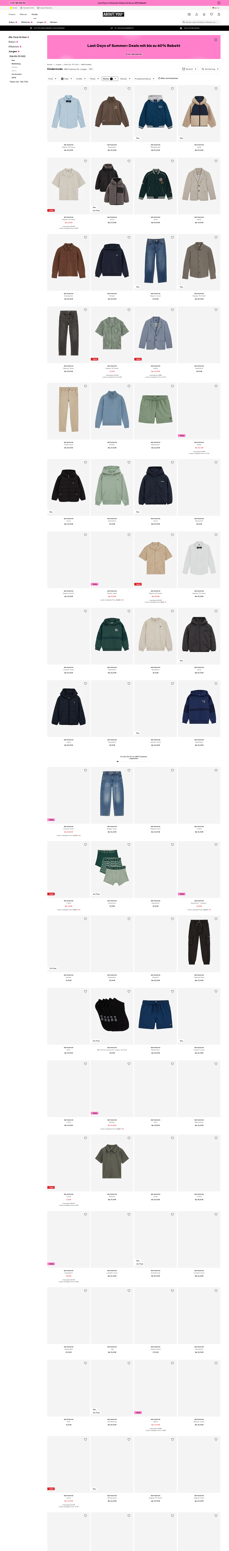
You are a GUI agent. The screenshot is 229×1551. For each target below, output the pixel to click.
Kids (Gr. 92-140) (71, 64)
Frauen (12, 14)
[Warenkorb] (219, 14)
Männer (23, 14)
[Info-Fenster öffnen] (219, 3)
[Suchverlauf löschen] (218, 22)
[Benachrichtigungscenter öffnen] (204, 14)
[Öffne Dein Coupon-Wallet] (189, 14)
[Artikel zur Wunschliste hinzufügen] (85, 88)
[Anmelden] (196, 14)
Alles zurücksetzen (169, 78)
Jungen (58, 64)
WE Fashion (86, 64)
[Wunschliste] (211, 14)
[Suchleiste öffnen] (183, 22)
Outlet (15, 8)
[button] (189, 69)
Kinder (35, 14)
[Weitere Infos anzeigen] (68, 154)
